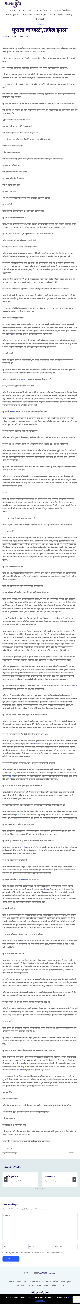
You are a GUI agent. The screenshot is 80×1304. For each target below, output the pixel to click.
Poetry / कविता (56, 14)
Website (58, 1246)
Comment (8, 1215)
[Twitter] (37, 1292)
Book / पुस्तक (11, 14)
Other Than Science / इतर (33, 14)
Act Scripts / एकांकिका (60, 10)
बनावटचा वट (50, 1177)
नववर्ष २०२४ (73, 1151)
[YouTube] (47, 1292)
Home (12, 10)
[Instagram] (42, 1292)
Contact (40, 19)
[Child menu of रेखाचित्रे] (70, 15)
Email (32, 1246)
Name (6, 1246)
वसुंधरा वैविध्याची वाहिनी (9, 1151)
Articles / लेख (40, 10)
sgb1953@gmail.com (47, 1273)
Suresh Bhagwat (10, 36)
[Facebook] (33, 1292)
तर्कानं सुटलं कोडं (12, 1177)
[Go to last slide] (6, 1179)
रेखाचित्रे (53, 1285)
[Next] (74, 1179)
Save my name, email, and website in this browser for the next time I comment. (33, 1253)
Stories (40, 25)
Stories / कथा (25, 10)
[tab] (35, 1188)
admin (10, 1181)
